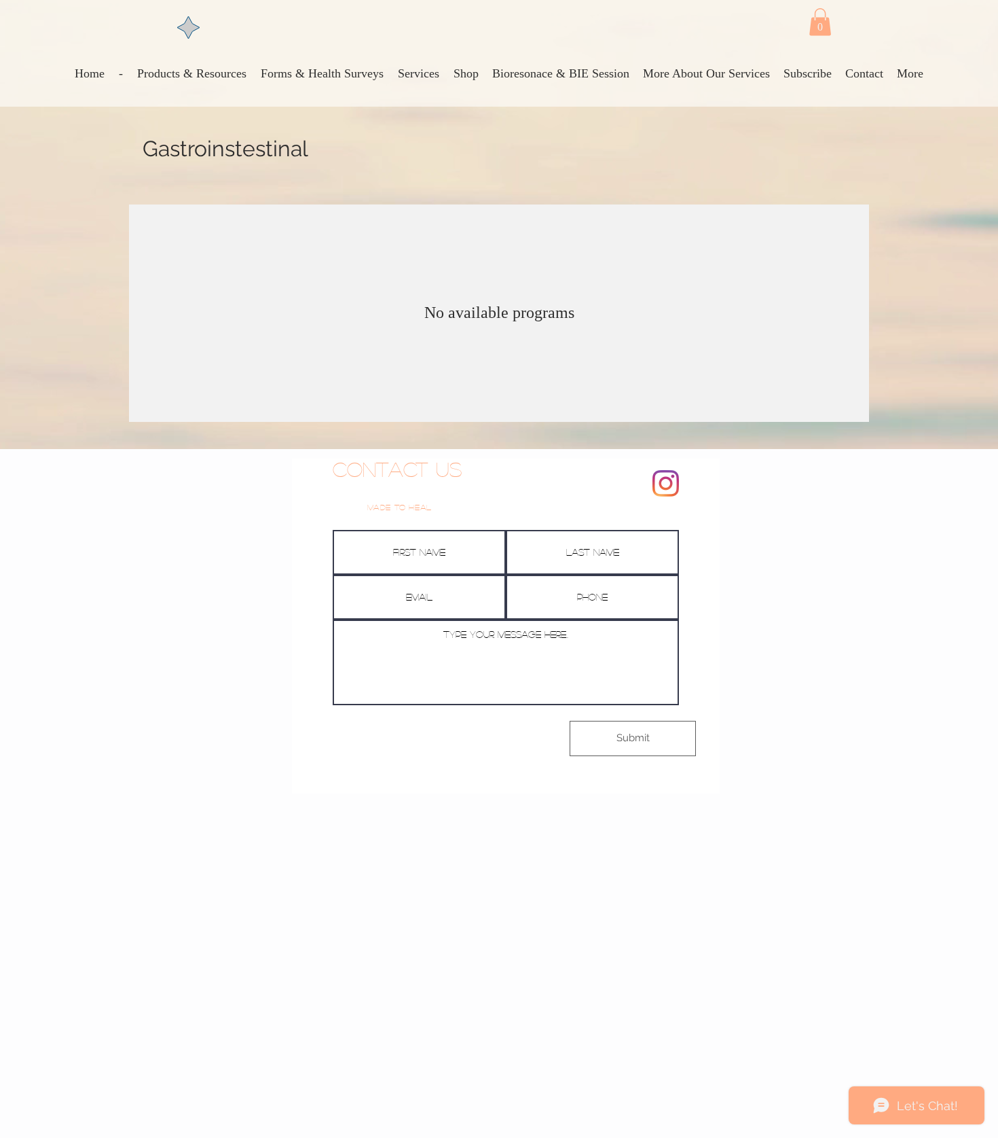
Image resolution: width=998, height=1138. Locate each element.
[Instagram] (665, 483)
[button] (820, 22)
